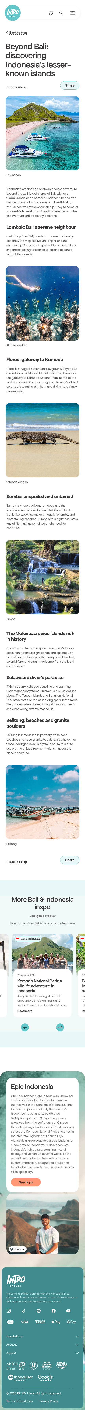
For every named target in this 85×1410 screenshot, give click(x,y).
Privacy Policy (48, 1401)
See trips (26, 1182)
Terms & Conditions (19, 1401)
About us (11, 1344)
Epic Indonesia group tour (34, 1096)
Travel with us (14, 1336)
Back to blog (18, 32)
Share (70, 85)
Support (11, 1353)
